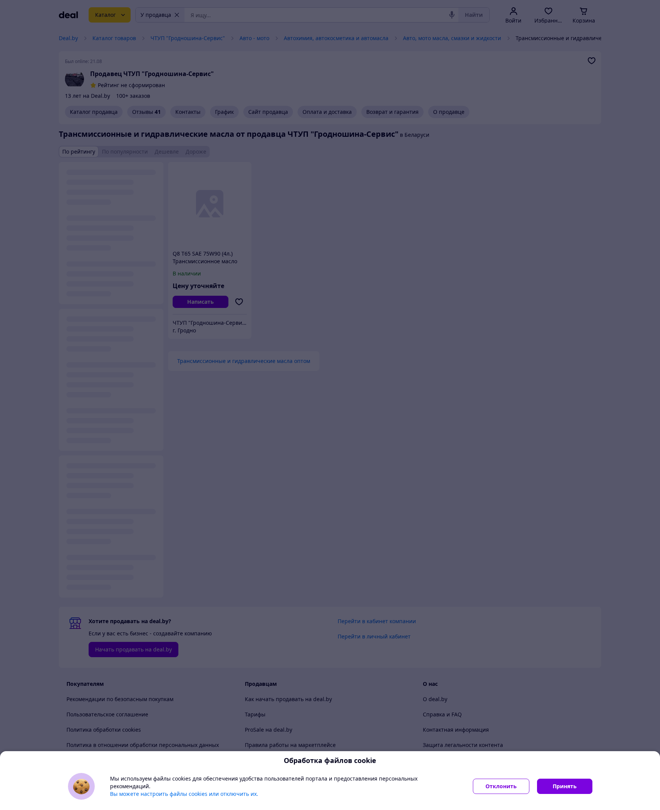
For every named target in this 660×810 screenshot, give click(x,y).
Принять (565, 786)
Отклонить (501, 786)
